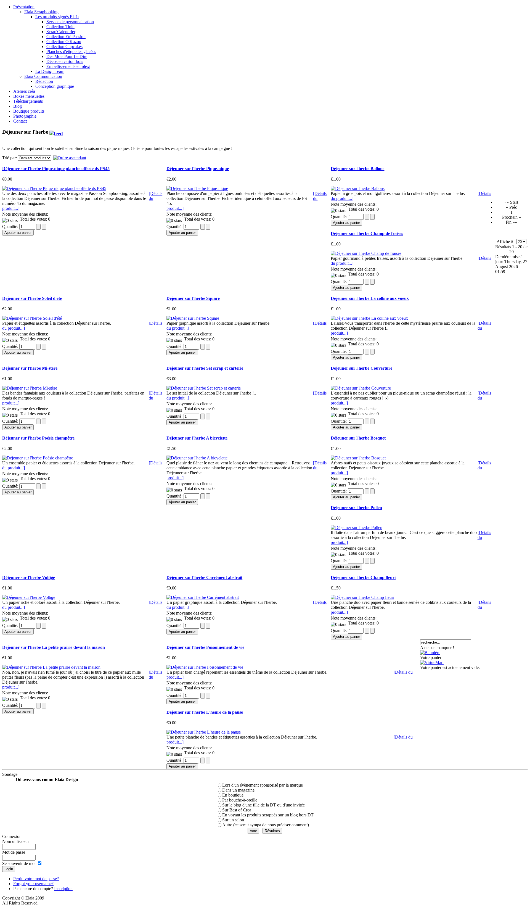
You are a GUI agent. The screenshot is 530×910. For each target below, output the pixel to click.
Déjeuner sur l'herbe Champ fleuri (363, 577)
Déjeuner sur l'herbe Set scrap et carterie (204, 368)
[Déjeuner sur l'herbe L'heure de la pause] (203, 732)
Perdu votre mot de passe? (36, 878)
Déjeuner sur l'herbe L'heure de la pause (204, 712)
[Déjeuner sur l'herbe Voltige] (28, 597)
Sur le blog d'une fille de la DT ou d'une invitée (263, 805)
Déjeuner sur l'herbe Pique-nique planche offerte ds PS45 (56, 168)
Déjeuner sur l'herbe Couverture (361, 368)
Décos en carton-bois (64, 61)
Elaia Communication (43, 76)
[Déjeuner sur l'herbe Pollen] (356, 527)
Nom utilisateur (15, 841)
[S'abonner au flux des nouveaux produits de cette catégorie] (56, 132)
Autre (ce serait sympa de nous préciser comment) (265, 824)
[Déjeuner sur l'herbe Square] (192, 318)
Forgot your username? (33, 883)
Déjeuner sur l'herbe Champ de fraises (367, 233)
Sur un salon (233, 820)
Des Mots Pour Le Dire (66, 56)
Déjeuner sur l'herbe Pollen (356, 507)
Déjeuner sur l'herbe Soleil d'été (32, 298)
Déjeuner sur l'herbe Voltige (28, 577)
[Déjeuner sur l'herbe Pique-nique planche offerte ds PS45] (54, 188)
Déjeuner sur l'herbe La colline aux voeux (370, 298)
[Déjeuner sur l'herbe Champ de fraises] (366, 253)
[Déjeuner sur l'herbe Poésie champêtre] (37, 458)
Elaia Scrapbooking (41, 11)
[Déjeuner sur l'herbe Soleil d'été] (32, 318)
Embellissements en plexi (68, 66)
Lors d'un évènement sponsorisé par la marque (262, 785)
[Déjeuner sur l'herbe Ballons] (358, 188)
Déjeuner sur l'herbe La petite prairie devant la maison (53, 647)
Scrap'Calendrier (60, 31)
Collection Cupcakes (64, 46)
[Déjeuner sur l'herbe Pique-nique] (197, 188)
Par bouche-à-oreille (239, 800)
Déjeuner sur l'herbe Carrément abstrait (204, 577)
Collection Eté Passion (66, 36)
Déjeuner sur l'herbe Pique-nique (197, 168)
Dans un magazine (238, 790)
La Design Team (49, 71)
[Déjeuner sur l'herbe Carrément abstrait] (202, 597)
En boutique (232, 795)
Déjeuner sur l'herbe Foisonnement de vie (205, 647)
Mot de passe (13, 852)
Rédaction (44, 81)
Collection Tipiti (60, 26)
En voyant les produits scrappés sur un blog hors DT (268, 815)
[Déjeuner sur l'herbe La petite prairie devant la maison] (51, 667)
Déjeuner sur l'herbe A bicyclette (196, 438)
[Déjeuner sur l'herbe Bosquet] (358, 458)
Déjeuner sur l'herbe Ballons (357, 168)
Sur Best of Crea (236, 810)
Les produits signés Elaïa (57, 16)
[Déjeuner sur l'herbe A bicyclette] (196, 458)
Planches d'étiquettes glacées (71, 51)
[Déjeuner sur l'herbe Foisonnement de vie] (204, 667)
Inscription (63, 888)
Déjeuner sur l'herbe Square (193, 298)
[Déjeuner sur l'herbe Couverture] (361, 388)
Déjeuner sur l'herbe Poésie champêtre (38, 438)
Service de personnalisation (70, 21)
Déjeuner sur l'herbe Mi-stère (29, 368)
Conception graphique (54, 86)
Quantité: (10, 226)
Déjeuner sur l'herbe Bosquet (358, 438)
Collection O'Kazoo (63, 41)
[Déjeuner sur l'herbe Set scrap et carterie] (203, 388)
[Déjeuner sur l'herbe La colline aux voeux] (369, 318)
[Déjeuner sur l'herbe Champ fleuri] (362, 597)
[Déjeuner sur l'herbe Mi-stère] (29, 388)
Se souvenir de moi (19, 863)
